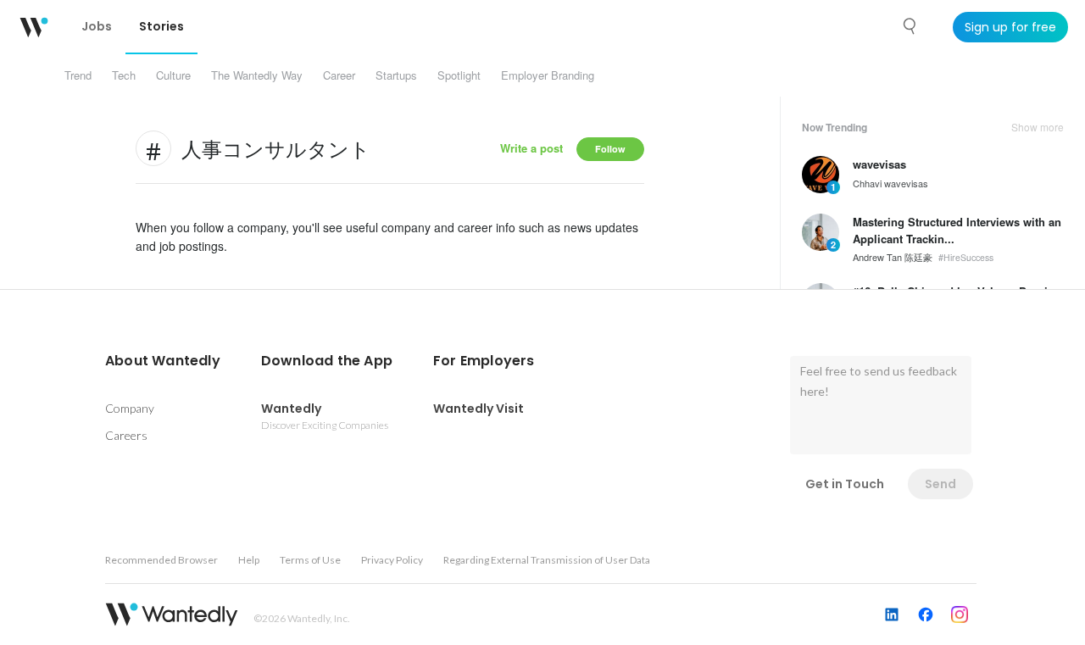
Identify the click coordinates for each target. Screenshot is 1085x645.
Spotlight (459, 75)
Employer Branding (547, 75)
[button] (162, 361)
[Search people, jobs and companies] (910, 26)
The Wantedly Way (257, 75)
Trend (78, 75)
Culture (173, 75)
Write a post (531, 148)
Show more (1037, 127)
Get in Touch (844, 483)
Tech (124, 75)
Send (940, 483)
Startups (396, 75)
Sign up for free (1010, 27)
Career (339, 75)
